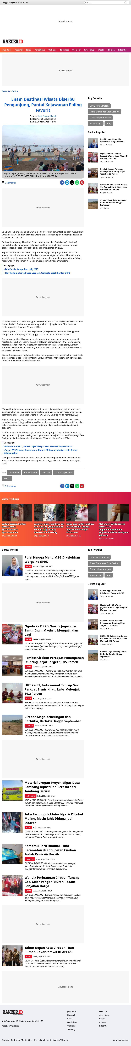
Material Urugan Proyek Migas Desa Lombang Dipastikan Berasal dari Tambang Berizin (52, 786)
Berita (15, 91)
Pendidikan (40, 50)
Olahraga (52, 50)
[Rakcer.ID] (13, 42)
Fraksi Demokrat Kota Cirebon (104, 111)
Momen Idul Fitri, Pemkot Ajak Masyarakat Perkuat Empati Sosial (38, 446)
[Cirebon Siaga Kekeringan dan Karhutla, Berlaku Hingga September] (93, 204)
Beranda (6, 91)
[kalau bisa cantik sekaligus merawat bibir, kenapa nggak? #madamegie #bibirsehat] (81, 512)
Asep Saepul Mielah (47, 116)
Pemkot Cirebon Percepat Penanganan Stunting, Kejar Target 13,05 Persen (112, 171)
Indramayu (30, 796)
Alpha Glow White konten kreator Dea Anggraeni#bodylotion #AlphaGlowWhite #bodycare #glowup (113, 529)
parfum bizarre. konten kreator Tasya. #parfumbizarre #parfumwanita (14, 528)
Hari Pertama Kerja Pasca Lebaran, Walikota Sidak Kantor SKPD (37, 273)
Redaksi (5, 1040)
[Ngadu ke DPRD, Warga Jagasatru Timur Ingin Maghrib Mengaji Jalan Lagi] (93, 157)
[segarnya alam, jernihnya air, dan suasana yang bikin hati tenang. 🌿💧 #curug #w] (49, 512)
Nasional (19, 50)
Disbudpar (14, 472)
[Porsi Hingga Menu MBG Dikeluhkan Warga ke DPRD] (93, 143)
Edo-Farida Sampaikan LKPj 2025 (21, 269)
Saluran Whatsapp (61, 1040)
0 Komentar (10, 182)
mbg (109, 123)
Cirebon (29, 725)
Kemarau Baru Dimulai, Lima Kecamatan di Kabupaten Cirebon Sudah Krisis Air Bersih (50, 850)
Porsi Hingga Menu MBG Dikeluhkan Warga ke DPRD (112, 140)
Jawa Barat (6, 50)
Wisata (101, 50)
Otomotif (76, 50)
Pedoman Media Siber (21, 1040)
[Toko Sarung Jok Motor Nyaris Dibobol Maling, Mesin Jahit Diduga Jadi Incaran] (12, 822)
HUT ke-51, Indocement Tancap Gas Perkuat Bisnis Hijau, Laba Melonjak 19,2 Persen (113, 187)
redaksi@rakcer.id (10, 1025)
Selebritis (122, 50)
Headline (30, 859)
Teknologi (64, 50)
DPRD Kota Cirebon (99, 105)
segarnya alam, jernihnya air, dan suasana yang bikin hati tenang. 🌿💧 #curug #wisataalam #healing (49, 528)
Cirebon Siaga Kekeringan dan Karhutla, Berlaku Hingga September (113, 202)
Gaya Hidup (89, 50)
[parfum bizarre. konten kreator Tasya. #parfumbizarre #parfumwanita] (17, 512)
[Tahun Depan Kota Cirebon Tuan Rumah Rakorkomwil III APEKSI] (12, 955)
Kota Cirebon (30, 472)
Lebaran (46, 472)
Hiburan (111, 50)
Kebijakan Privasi (42, 1040)
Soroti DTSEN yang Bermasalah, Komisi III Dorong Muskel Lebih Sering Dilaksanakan (40, 451)
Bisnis (28, 50)
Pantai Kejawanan (63, 472)
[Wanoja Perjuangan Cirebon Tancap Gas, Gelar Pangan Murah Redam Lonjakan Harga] (12, 885)
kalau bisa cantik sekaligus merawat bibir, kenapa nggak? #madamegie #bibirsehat (80, 528)
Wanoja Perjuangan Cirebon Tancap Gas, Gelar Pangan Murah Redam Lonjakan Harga (52, 881)
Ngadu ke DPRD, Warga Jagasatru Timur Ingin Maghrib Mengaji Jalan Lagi (113, 156)
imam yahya (95, 123)
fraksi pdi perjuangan (100, 117)
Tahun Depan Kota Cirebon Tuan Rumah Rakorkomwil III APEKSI (49, 949)
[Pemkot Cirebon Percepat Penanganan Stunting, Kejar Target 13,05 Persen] (93, 173)
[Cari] (125, 3)
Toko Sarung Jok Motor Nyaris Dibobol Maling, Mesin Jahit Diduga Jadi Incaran (54, 818)
